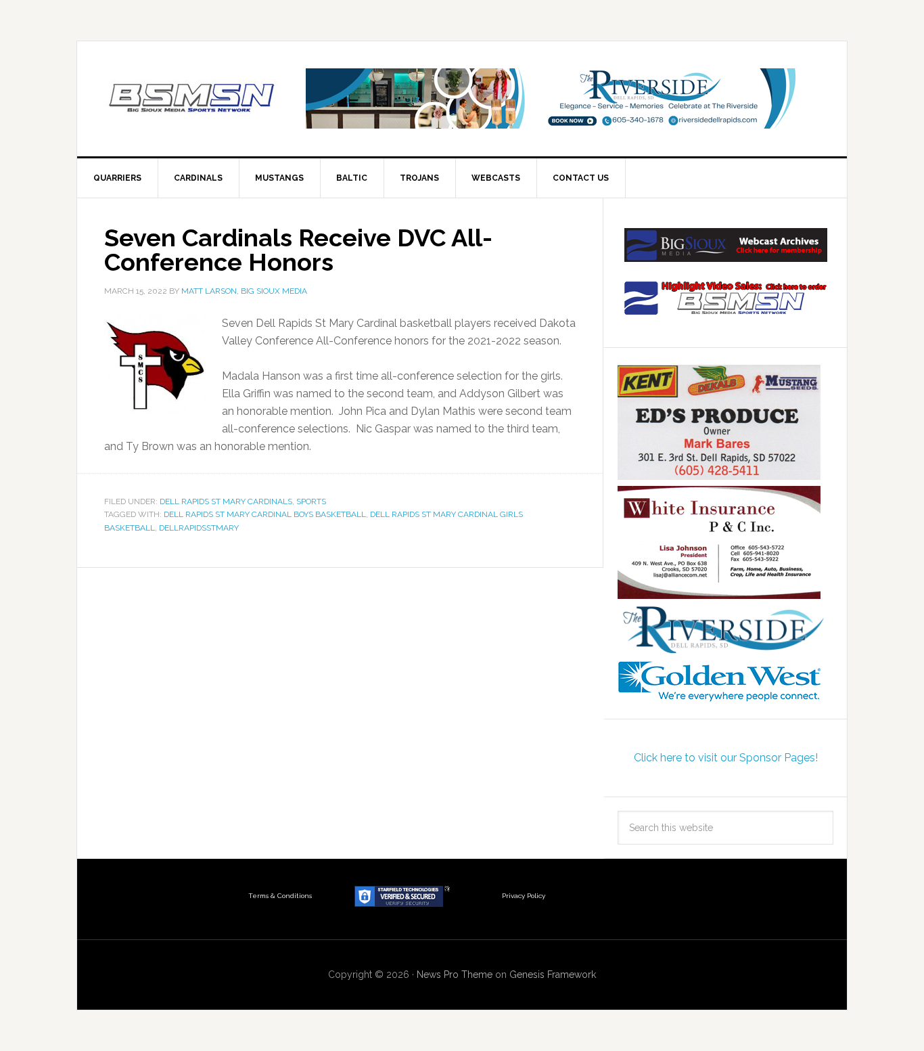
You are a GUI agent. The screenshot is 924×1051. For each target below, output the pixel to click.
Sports (311, 501)
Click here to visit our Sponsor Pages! (726, 757)
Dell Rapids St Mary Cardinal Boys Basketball (265, 514)
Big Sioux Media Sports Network (192, 98)
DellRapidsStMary (199, 528)
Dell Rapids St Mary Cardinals (226, 501)
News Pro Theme (454, 974)
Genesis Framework (552, 974)
